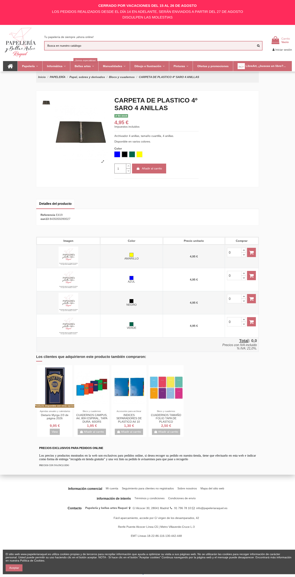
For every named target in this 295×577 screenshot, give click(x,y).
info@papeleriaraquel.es (211, 508)
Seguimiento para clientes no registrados (148, 488)
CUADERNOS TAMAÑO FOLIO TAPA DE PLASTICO (166, 418)
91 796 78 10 (182, 508)
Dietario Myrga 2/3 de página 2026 (54, 416)
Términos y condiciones (149, 498)
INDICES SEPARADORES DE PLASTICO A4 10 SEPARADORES (129, 420)
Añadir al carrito (152, 168)
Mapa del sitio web (212, 488)
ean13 (45, 218)
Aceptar (14, 567)
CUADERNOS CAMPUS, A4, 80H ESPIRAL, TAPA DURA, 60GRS (91, 418)
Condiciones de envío (182, 498)
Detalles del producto (55, 203)
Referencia (48, 214)
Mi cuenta (112, 488)
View (55, 431)
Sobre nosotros (187, 488)
